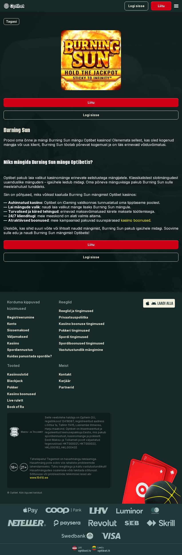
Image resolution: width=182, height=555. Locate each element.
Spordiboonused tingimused (81, 343)
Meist (63, 365)
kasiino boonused (135, 220)
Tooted (13, 365)
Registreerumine (20, 317)
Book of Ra (15, 407)
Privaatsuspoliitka (73, 317)
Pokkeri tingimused (74, 330)
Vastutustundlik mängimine (81, 350)
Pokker (12, 387)
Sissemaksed (18, 330)
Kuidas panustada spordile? (29, 356)
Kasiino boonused (21, 394)
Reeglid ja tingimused (76, 311)
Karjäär (65, 381)
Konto (11, 324)
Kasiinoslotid (17, 374)
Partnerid (66, 387)
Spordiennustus (20, 350)
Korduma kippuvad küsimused (23, 305)
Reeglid (65, 302)
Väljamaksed (17, 336)
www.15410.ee (39, 477)
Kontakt (65, 374)
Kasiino (13, 343)
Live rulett (15, 400)
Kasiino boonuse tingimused (81, 324)
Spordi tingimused (73, 337)
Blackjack (15, 381)
